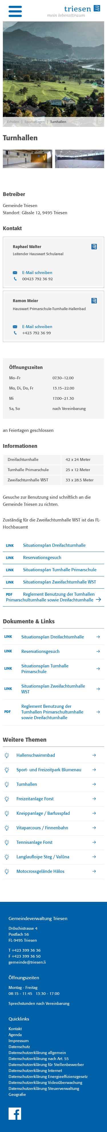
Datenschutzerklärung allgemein (37, 1053)
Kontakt (15, 1029)
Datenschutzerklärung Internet (35, 1071)
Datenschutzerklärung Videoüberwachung (45, 1083)
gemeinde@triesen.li (27, 962)
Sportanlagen (35, 122)
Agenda (15, 1035)
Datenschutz (19, 1047)
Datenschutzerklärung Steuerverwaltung (44, 1089)
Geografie (17, 1095)
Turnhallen (58, 122)
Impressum (19, 1041)
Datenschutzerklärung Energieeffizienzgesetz (48, 1077)
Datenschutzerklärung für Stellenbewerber (46, 1065)
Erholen (13, 122)
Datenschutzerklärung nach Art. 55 (39, 1059)
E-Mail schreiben (37, 273)
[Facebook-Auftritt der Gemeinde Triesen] (15, 1118)
